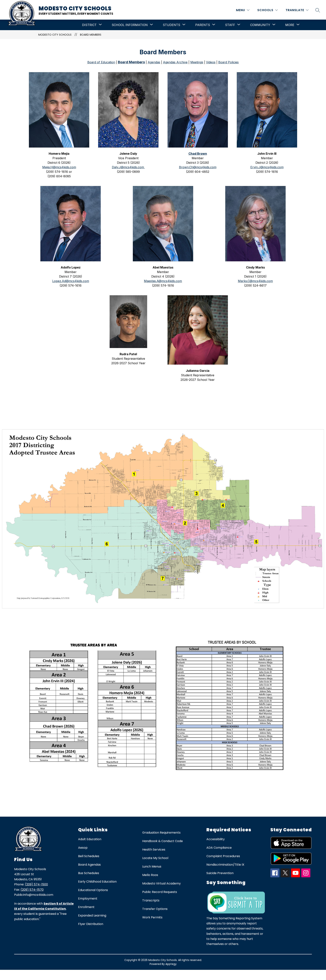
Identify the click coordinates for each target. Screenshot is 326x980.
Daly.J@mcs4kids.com (128, 167)
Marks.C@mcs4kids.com (255, 281)
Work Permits (152, 917)
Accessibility (215, 839)
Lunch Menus (151, 866)
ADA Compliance (219, 847)
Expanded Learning (92, 915)
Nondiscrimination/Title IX (225, 864)
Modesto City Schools (55, 35)
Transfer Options (155, 909)
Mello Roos (150, 875)
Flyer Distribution (90, 924)
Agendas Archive (175, 62)
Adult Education (89, 839)
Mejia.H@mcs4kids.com (59, 167)
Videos (210, 62)
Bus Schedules (88, 873)
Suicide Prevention (220, 873)
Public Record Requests (159, 892)
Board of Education (101, 62)
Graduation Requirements (161, 832)
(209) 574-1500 (36, 884)
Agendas (154, 62)
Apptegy (171, 964)
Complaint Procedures (223, 856)
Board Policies (228, 62)
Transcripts (150, 900)
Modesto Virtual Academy (161, 883)
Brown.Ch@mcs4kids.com (197, 167)
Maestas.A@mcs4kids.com (163, 281)
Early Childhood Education (97, 881)
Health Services (153, 849)
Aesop (83, 847)
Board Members (90, 35)
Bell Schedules (88, 856)
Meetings (196, 62)
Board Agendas (89, 864)
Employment (87, 898)
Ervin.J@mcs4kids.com (267, 167)
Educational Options (93, 890)
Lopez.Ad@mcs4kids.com (70, 281)
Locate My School (155, 858)
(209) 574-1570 (32, 889)
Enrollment (86, 907)
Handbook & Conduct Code (162, 841)
